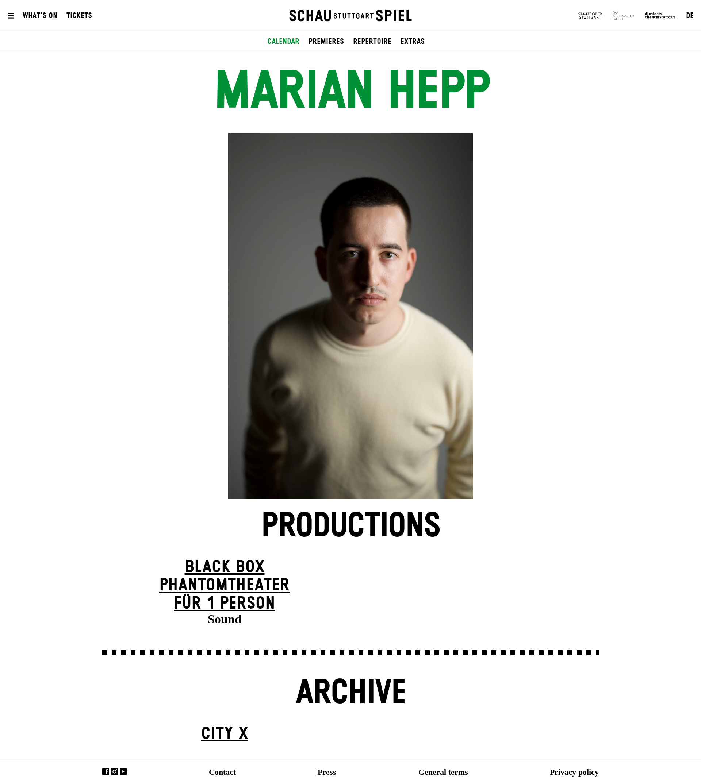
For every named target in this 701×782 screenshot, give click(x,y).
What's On (40, 16)
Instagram (114, 771)
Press (327, 772)
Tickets (79, 16)
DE (690, 16)
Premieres (326, 42)
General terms (443, 772)
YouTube (123, 771)
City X (224, 734)
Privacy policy (574, 772)
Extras (413, 42)
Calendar (283, 42)
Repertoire (372, 42)
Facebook (105, 771)
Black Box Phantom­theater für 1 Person (224, 585)
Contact (222, 772)
